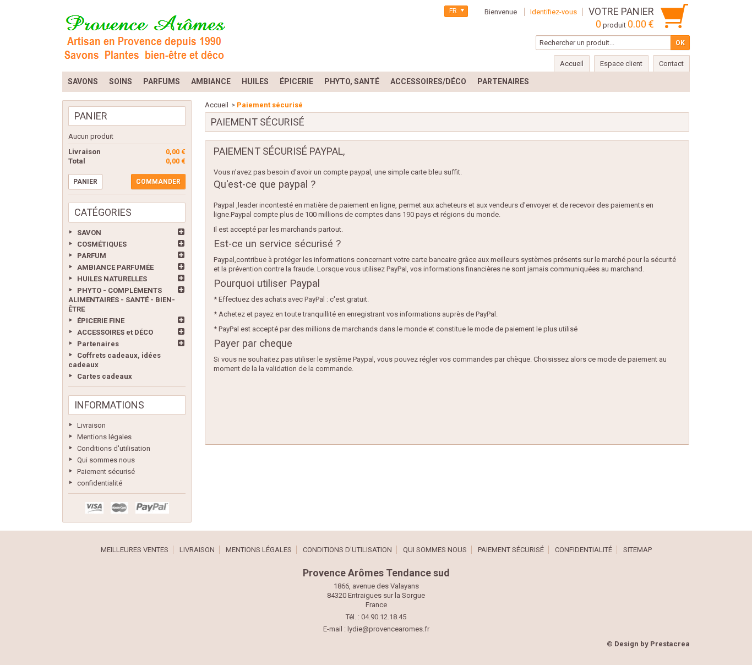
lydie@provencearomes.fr (388, 629)
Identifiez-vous (553, 12)
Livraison (91, 425)
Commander (158, 182)
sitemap (637, 550)
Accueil (216, 105)
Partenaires (98, 344)
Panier (90, 116)
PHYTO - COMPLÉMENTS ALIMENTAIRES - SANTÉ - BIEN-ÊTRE (121, 299)
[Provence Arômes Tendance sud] (144, 35)
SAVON (89, 232)
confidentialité (99, 483)
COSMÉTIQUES (102, 244)
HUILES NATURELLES (112, 279)
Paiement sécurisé (106, 471)
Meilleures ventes (134, 550)
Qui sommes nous (106, 460)
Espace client (621, 63)
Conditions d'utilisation (113, 448)
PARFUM (91, 256)
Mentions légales (104, 437)
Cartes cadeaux (104, 376)
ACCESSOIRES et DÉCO (115, 332)
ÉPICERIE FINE (100, 321)
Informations (109, 405)
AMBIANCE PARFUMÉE (115, 267)
